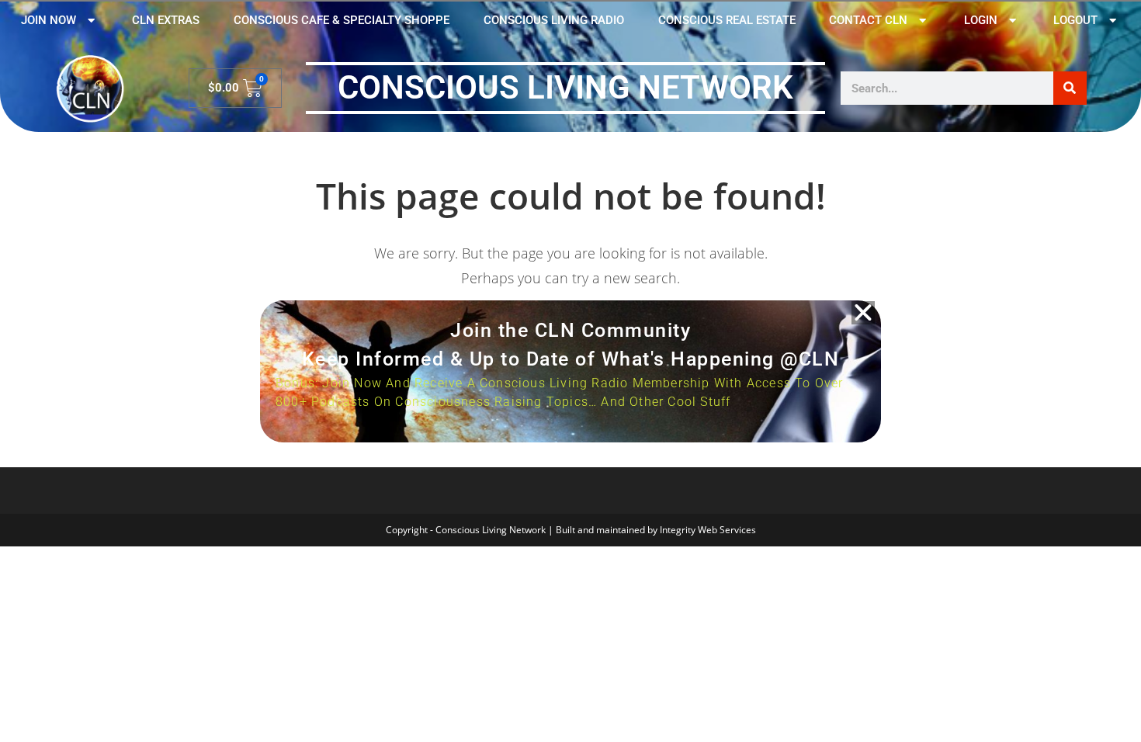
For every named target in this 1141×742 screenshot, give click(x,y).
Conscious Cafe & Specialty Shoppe (341, 20)
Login (980, 20)
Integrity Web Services (708, 529)
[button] (863, 312)
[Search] (1070, 88)
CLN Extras (165, 20)
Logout (1075, 20)
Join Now (48, 20)
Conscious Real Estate (727, 20)
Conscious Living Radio (554, 20)
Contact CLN (868, 20)
